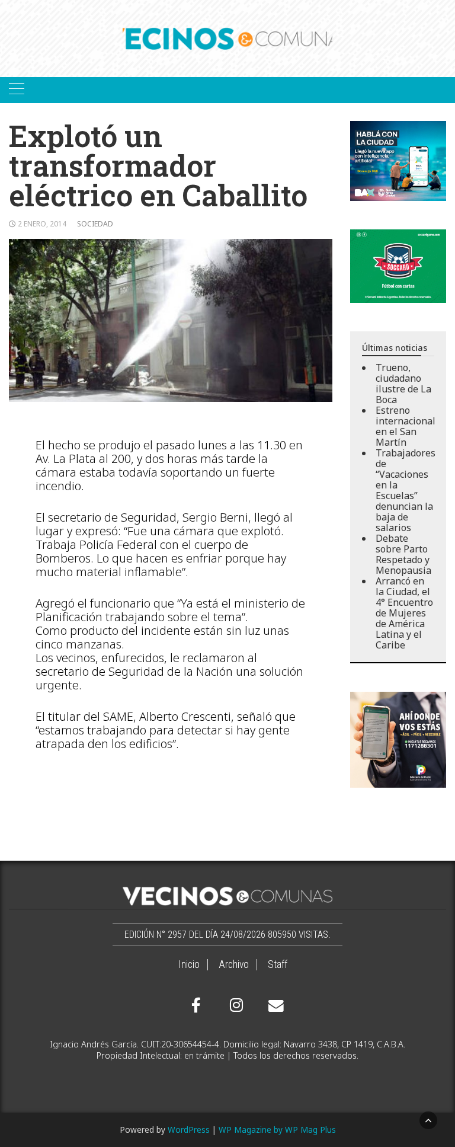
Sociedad (95, 224)
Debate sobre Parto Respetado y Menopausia (403, 554)
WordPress (189, 1129)
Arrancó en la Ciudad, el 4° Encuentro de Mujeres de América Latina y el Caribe (404, 612)
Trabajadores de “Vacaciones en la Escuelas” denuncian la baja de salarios (405, 490)
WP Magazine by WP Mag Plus (277, 1129)
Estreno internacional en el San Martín (405, 426)
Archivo (234, 964)
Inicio (189, 964)
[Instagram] (234, 1005)
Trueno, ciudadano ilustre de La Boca (403, 383)
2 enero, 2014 (42, 224)
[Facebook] (196, 1005)
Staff (277, 964)
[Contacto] (273, 1006)
